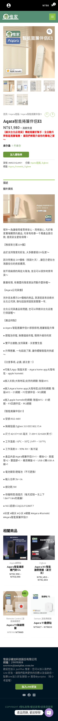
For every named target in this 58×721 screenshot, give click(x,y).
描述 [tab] (5, 182)
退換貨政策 (47, 706)
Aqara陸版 (14, 114)
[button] (49, 31)
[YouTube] (24, 695)
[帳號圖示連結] (8, 5)
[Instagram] (34, 695)
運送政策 (35, 706)
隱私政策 (24, 706)
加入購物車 (16, 154)
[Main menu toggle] (52, 16)
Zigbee (45, 162)
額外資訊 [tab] (8, 188)
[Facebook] (29, 695)
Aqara (11, 166)
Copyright (11, 706)
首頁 (5, 114)
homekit (19, 166)
